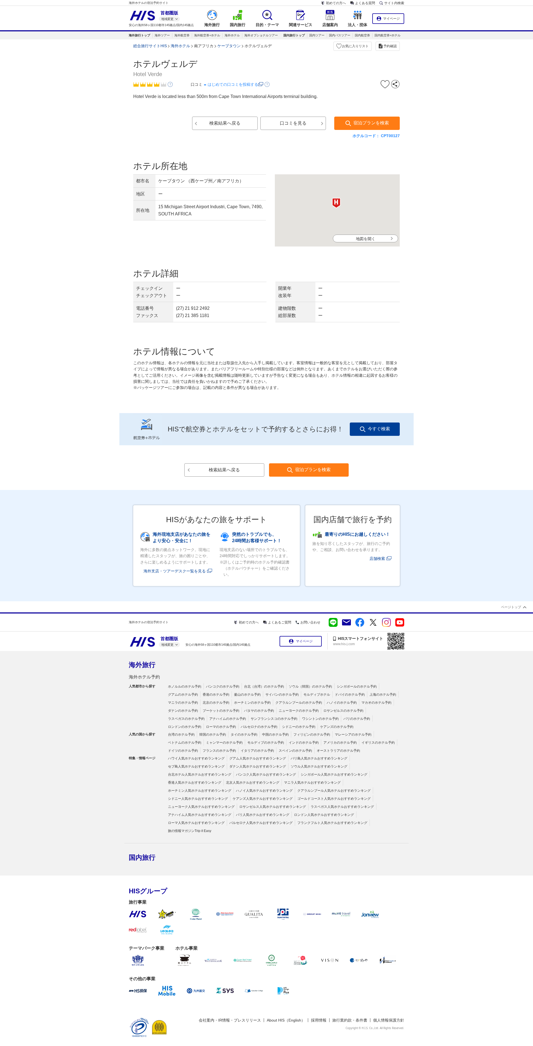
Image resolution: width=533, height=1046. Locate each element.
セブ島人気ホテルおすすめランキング (196, 766)
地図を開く (365, 239)
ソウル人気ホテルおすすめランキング (319, 766)
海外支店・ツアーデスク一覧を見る (175, 571)
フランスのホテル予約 (219, 751)
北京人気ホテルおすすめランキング (252, 782)
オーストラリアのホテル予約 (338, 751)
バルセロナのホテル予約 (259, 727)
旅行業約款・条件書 (349, 1020)
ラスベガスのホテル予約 (186, 719)
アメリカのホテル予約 (340, 743)
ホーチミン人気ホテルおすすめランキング (199, 791)
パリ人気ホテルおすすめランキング (262, 815)
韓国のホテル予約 (212, 734)
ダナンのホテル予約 (183, 711)
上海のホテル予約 (382, 695)
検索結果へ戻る (224, 123)
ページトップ (511, 607)
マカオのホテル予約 (376, 703)
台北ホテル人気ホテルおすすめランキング (199, 774)
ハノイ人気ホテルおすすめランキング (264, 791)
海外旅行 (142, 664)
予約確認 (390, 46)
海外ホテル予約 (144, 677)
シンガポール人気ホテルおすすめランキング (334, 774)
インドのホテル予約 (304, 743)
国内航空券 (362, 35)
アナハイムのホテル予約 (227, 719)
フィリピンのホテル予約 (311, 734)
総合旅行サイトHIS (150, 46)
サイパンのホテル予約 (282, 695)
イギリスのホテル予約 (378, 743)
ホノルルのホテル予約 (184, 686)
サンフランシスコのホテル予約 (274, 719)
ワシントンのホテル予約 (320, 719)
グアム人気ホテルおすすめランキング (257, 758)
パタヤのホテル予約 (259, 711)
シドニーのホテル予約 (298, 727)
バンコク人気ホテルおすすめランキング (266, 774)
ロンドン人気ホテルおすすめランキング (324, 815)
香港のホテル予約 (216, 695)
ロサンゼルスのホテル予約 (343, 711)
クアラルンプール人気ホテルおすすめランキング (334, 791)
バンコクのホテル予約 (222, 686)
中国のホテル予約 (275, 734)
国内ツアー (317, 35)
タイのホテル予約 (244, 734)
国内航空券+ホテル (387, 35)
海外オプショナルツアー (261, 35)
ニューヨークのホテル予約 (299, 711)
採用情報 (318, 1020)
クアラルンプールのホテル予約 (298, 703)
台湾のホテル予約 (181, 734)
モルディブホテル (316, 695)
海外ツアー (162, 35)
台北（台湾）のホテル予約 (264, 686)
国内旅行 (142, 857)
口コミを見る (293, 123)
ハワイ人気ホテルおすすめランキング (196, 758)
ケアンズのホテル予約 (336, 727)
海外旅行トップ (139, 35)
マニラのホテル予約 (183, 703)
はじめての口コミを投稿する (233, 84)
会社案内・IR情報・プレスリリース (230, 1020)
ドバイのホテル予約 (350, 695)
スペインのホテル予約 (295, 751)
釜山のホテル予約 (247, 695)
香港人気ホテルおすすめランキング (194, 782)
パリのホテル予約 (356, 719)
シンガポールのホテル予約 (357, 686)
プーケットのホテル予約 (221, 711)
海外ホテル (232, 35)
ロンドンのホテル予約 (184, 727)
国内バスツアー (339, 35)
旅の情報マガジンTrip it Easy (189, 831)
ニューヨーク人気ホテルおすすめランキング (201, 807)
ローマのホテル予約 (221, 727)
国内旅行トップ (294, 35)
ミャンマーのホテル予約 (224, 743)
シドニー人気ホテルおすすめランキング (198, 799)
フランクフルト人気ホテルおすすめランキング (332, 823)
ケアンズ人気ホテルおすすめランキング (263, 799)
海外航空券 (182, 35)
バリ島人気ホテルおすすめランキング (319, 758)
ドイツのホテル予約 (183, 751)
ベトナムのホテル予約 (184, 743)
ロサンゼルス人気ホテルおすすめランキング (272, 807)
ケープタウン (229, 46)
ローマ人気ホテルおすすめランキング (196, 823)
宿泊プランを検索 (371, 122)
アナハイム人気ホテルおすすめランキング (199, 815)
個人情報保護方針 (388, 1020)
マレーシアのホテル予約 (353, 734)
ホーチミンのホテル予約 (252, 703)
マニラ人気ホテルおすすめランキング (312, 782)
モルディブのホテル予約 (265, 743)
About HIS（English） (286, 1020)
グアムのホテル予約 (183, 695)
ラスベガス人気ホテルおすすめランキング (342, 807)
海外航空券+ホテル (207, 35)
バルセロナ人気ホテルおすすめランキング (261, 823)
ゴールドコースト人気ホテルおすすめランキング (334, 799)
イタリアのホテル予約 (257, 751)
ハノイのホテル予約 (342, 703)
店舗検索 (377, 558)
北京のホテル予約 (216, 703)
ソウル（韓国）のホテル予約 (310, 686)
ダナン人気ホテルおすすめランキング (257, 766)
